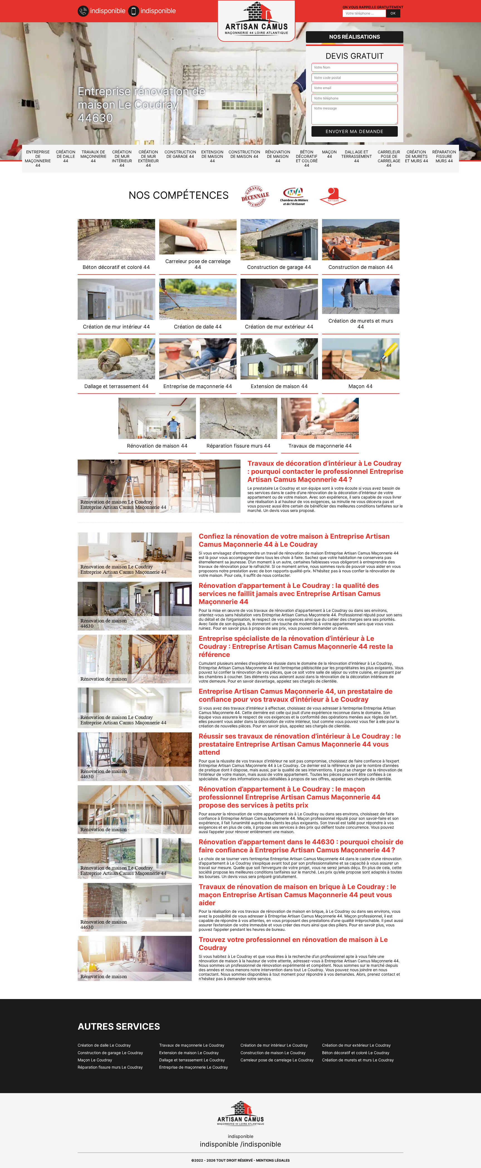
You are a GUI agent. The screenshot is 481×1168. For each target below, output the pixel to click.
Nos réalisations (354, 37)
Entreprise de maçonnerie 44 (38, 158)
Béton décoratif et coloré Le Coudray (355, 1053)
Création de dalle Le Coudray (104, 1045)
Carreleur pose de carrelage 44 (389, 158)
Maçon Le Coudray (95, 1060)
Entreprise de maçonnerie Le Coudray (193, 1067)
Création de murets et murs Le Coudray (358, 1060)
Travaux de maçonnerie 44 (93, 156)
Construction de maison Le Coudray (273, 1053)
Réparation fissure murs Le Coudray (110, 1067)
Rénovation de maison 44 (277, 156)
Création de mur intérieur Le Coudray (274, 1045)
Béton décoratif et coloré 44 (307, 158)
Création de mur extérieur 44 (148, 158)
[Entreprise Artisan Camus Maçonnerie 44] (256, 21)
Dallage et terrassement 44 (356, 156)
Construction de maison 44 (244, 154)
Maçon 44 (329, 154)
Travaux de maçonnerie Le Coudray (191, 1045)
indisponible (107, 11)
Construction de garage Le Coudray (110, 1053)
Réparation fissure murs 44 (444, 156)
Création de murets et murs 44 (416, 156)
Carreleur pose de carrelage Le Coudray (277, 1060)
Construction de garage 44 (180, 154)
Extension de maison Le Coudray (189, 1053)
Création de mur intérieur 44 (122, 158)
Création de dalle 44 (65, 156)
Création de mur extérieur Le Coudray (356, 1045)
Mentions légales (273, 1160)
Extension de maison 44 (212, 156)
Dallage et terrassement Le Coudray (192, 1060)
